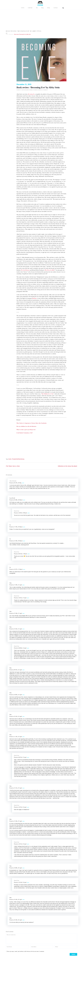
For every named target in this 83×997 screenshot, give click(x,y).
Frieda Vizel (16, 511)
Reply (29, 553)
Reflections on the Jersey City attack (67, 466)
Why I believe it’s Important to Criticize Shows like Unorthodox (32, 423)
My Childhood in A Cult (47, 394)
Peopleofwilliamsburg (18, 459)
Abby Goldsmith (12, 481)
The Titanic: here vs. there (13, 466)
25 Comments (45, 89)
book (9, 459)
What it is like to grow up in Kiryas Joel (26, 429)
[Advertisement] (41, 19)
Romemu (34, 298)
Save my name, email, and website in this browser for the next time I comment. (25, 951)
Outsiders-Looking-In (37, 89)
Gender (30, 89)
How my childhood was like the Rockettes (26, 426)
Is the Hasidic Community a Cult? (25, 433)
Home (7, 34)
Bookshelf (11, 34)
